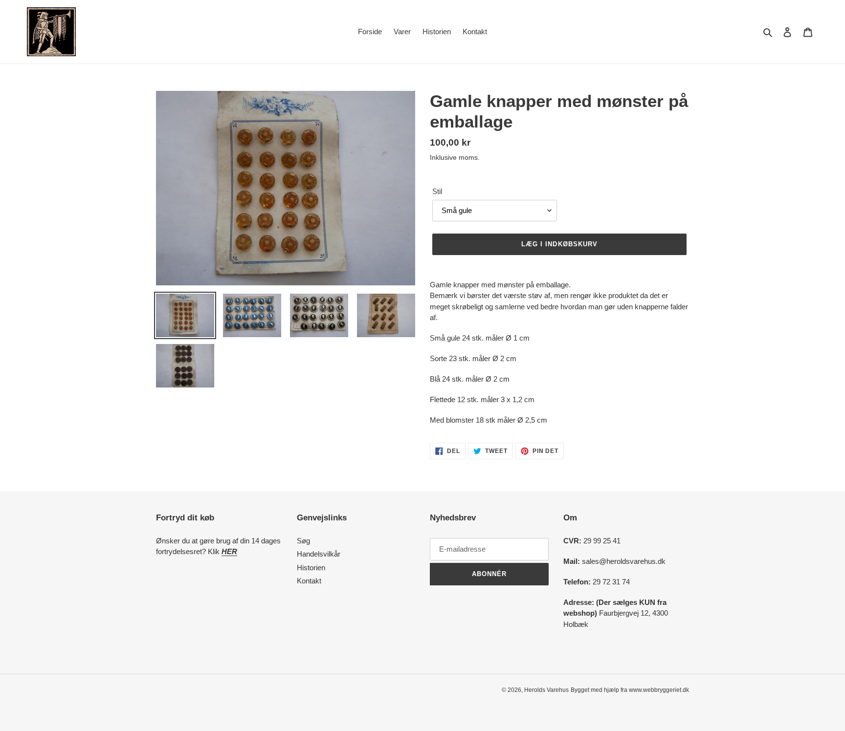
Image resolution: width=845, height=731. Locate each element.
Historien (311, 567)
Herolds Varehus (546, 690)
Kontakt (309, 581)
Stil (437, 191)
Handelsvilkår (318, 554)
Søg (303, 541)
